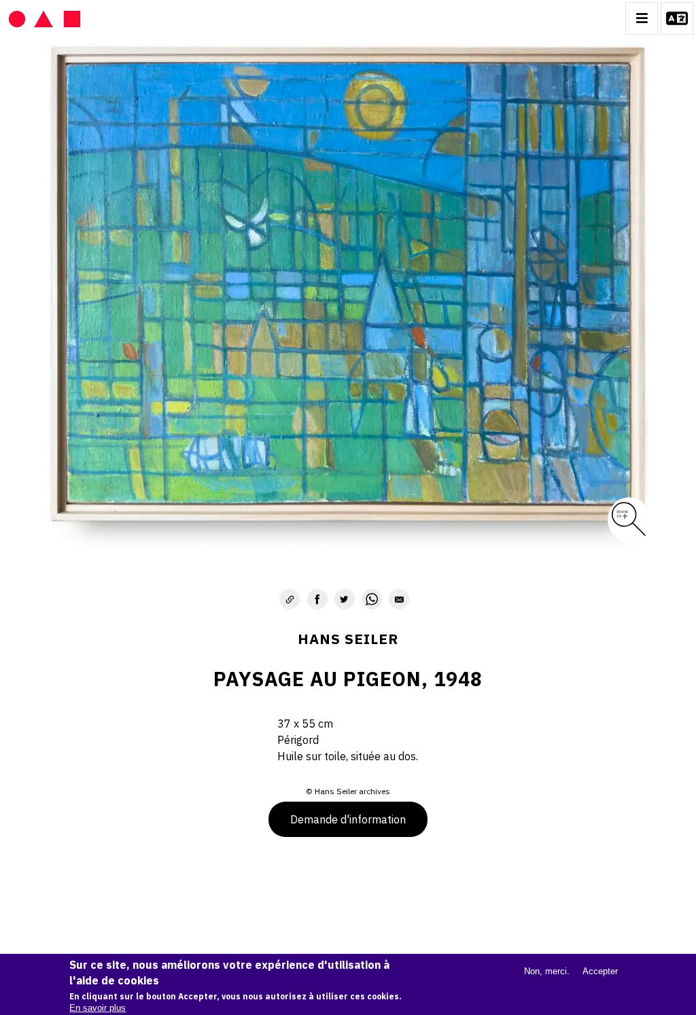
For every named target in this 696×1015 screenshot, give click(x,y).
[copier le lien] (289, 599)
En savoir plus (97, 1008)
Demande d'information (348, 819)
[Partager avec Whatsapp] (372, 599)
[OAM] (44, 18)
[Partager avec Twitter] (344, 599)
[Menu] (641, 18)
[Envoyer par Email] (399, 599)
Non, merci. (547, 971)
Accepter (600, 971)
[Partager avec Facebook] (317, 599)
